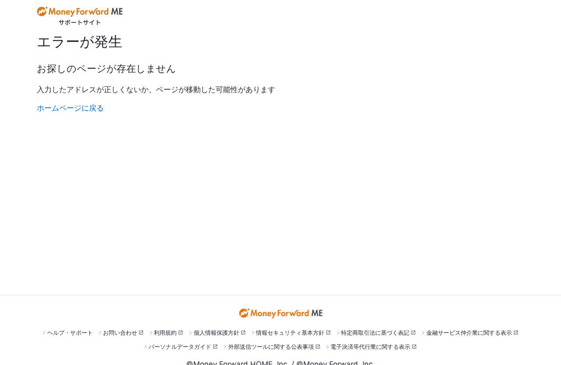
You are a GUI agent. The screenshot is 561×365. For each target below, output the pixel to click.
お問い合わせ (120, 332)
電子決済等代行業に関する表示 (370, 346)
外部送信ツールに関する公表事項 (271, 346)
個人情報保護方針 (216, 332)
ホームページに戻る (70, 108)
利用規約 (165, 332)
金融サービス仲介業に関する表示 (469, 332)
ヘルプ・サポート (69, 332)
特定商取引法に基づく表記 (375, 332)
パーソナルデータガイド (180, 346)
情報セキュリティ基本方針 (290, 332)
